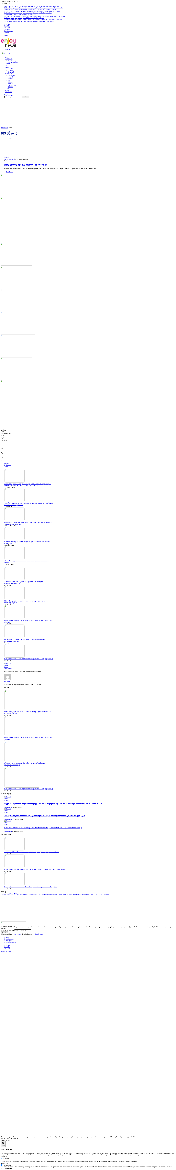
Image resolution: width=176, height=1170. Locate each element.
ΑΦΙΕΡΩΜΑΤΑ (8, 59)
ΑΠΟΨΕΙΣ (7, 64)
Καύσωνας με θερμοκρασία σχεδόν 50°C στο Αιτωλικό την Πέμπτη (24, 18)
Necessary (6, 1158)
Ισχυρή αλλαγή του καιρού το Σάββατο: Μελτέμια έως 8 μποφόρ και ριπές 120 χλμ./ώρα (30, 9)
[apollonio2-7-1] (16, 265)
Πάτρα (64, 894)
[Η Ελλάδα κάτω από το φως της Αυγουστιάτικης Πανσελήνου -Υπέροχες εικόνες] (14, 657)
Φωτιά (103, 894)
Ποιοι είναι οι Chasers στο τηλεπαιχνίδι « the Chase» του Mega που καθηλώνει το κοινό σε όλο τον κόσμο (43, 828)
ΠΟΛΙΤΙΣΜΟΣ (8, 73)
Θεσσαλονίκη (24, 894)
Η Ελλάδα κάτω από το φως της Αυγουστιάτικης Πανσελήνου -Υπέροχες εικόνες (28, 13)
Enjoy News (8, 668)
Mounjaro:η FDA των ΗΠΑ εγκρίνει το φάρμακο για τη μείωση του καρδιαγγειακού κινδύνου (31, 6)
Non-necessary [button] (5, 1163)
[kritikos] (17, 216)
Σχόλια (6, 466)
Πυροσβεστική (69, 894)
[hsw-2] (18, 333)
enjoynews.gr (17, 934)
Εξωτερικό (11, 70)
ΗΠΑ (18, 894)
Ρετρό (10, 60)
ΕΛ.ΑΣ (13, 894)
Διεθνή (7, 90)
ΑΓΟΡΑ (10, 87)
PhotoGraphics (39, 934)
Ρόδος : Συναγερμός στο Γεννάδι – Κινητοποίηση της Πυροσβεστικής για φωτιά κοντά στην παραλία (33, 8)
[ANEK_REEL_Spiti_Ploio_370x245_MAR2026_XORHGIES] (16, 400)
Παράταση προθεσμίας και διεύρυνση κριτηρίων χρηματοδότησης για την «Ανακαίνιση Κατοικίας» (33, 19)
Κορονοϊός (38, 894)
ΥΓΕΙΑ (6, 65)
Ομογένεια (8, 92)
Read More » (9, 172)
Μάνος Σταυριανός (9, 159)
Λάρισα (60, 894)
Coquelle (7, 681)
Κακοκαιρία (32, 894)
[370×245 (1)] (18, 288)
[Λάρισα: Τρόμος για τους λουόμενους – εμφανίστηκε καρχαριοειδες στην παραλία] (14, 559)
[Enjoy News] (8, 46)
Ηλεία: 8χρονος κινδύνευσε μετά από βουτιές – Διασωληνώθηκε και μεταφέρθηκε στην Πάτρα (32, 11)
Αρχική (6, 937)
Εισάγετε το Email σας (7, 930)
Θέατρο (10, 78)
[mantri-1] (16, 379)
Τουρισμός (11, 72)
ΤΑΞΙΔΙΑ (7, 67)
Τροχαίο (97, 894)
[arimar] (18, 311)
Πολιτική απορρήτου (10, 942)
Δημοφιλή (7, 463)
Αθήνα (7, 894)
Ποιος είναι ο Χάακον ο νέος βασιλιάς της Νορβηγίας (19, 14)
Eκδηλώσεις (11, 75)
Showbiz (10, 83)
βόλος (107, 894)
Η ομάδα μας (8, 940)
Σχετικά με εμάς (9, 939)
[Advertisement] (88, 113)
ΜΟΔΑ (10, 82)
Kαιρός (3, 894)
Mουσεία (10, 77)
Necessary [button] (4, 1156)
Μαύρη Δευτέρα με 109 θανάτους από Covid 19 (25, 164)
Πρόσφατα (7, 465)
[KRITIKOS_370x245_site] (18, 196)
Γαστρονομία (12, 85)
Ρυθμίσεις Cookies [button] (6, 1138)
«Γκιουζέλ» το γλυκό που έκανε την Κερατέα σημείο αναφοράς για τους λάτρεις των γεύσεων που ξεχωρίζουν (44, 816)
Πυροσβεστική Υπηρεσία (79, 894)
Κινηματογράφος (13, 62)
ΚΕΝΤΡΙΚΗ (4, 128)
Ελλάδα (10, 68)
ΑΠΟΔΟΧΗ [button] (17, 1138)
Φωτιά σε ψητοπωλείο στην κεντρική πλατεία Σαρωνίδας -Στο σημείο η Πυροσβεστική (29, 21)
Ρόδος (87, 894)
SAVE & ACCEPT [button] (6, 1168)
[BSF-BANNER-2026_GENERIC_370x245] (18, 356)
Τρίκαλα (92, 894)
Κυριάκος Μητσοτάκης (50, 894)
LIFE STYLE (8, 80)
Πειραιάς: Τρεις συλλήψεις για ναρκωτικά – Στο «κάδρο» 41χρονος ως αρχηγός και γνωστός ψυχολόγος (34, 16)
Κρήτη (42, 894)
